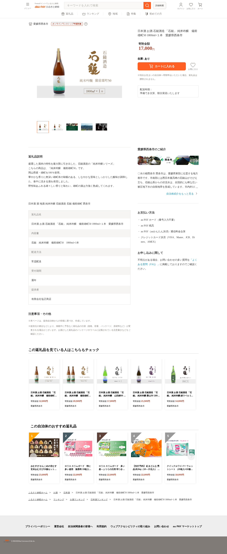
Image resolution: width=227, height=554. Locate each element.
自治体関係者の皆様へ (80, 526)
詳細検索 (159, 5)
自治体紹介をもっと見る (180, 193)
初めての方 (156, 13)
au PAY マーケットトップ (187, 526)
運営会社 (59, 526)
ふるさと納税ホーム (38, 492)
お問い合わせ (161, 526)
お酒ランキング (77, 499)
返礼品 (69, 13)
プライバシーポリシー (37, 526)
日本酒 (66, 492)
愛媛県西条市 (40, 24)
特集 (133, 13)
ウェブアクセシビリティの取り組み (130, 526)
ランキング (93, 13)
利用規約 (102, 526)
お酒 (55, 492)
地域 (115, 13)
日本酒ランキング (99, 499)
